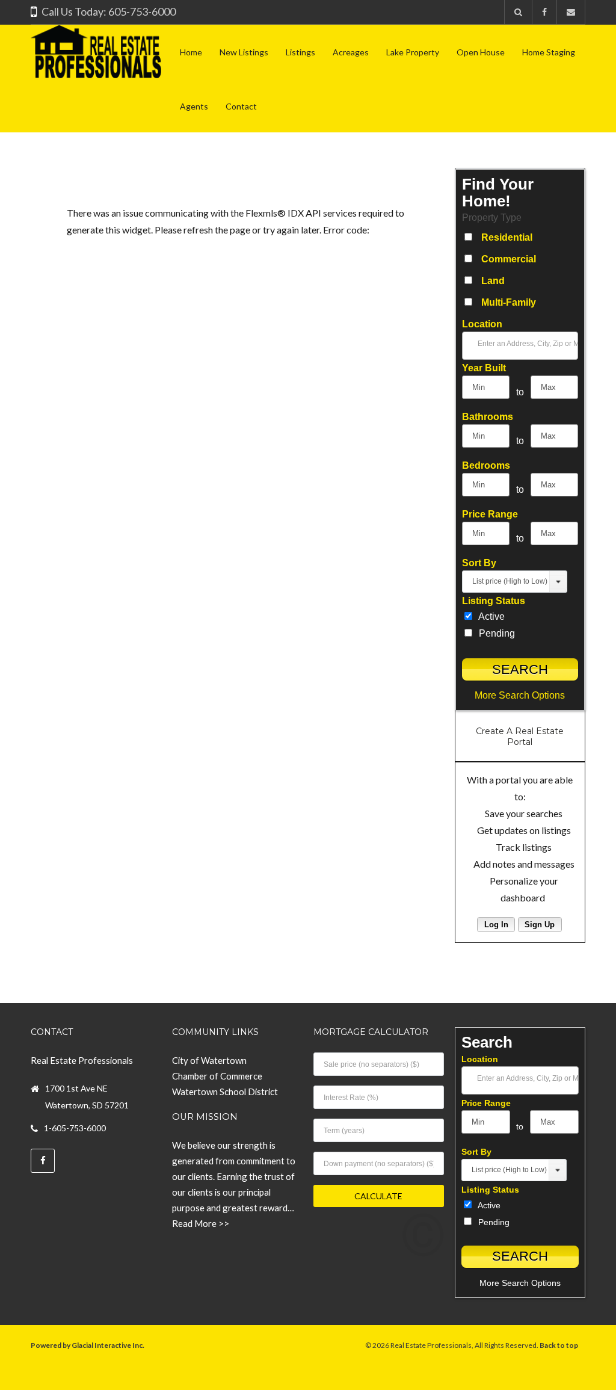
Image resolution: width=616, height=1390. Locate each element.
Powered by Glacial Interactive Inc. (87, 1345)
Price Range (490, 514)
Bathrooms (487, 417)
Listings (300, 52)
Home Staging (548, 52)
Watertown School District (225, 1091)
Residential (506, 237)
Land (493, 281)
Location (482, 324)
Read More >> (200, 1223)
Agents (194, 106)
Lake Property (412, 52)
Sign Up (540, 924)
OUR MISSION (205, 1116)
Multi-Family (508, 302)
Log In (496, 924)
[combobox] (520, 346)
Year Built (484, 368)
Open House (481, 52)
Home (191, 52)
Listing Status (493, 601)
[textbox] (535, 343)
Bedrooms (486, 465)
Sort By (479, 563)
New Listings (244, 52)
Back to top (559, 1345)
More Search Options (520, 695)
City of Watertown (209, 1060)
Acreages (351, 52)
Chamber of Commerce (217, 1075)
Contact (241, 106)
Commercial (508, 259)
